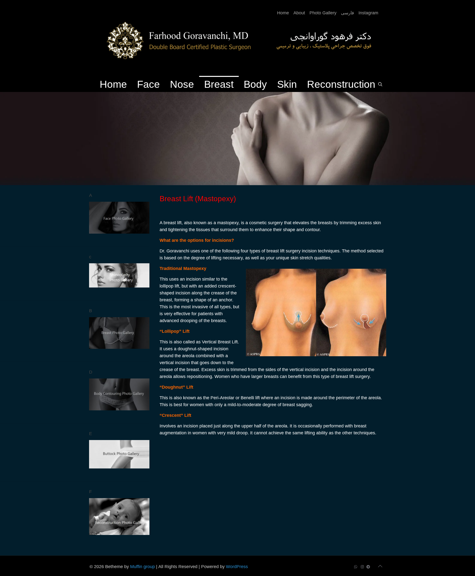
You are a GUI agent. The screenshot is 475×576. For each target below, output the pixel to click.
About (299, 13)
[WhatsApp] (355, 567)
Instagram (368, 13)
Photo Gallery (322, 13)
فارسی (347, 13)
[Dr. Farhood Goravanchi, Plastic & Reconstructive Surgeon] (237, 38)
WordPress (237, 566)
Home (283, 13)
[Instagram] (362, 567)
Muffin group (142, 566)
